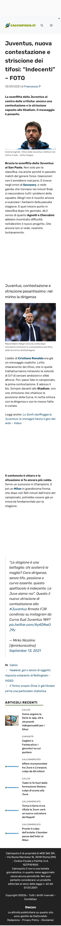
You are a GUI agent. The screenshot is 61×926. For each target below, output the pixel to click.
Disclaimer (48, 920)
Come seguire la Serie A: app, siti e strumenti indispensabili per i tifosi (33, 722)
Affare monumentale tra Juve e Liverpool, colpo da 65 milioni (34, 767)
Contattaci (30, 899)
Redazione (13, 920)
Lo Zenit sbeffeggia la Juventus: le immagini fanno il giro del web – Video (30, 419)
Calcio (14, 665)
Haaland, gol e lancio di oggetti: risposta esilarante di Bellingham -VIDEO (28, 675)
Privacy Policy (30, 920)
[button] (42, 25)
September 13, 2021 (25, 651)
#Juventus (18, 609)
